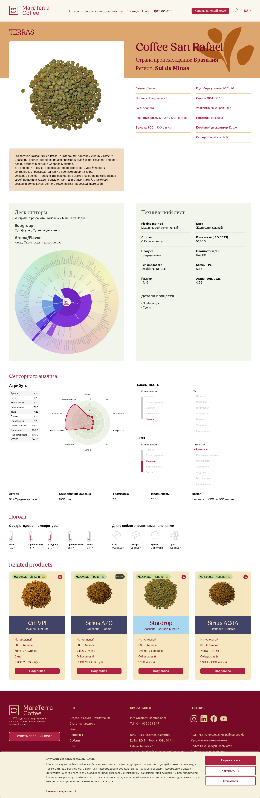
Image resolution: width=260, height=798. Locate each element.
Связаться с (140, 708)
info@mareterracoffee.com (148, 718)
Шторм (135, 544)
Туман (154, 544)
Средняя (53, 544)
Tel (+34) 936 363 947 (144, 723)
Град (172, 544)
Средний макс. (76, 544)
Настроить (228, 770)
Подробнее (37, 671)
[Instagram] (194, 721)
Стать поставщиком (83, 723)
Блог (73, 746)
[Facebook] (213, 721)
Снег (114, 544)
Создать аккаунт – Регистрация (90, 718)
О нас (73, 729)
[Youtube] (223, 721)
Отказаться (230, 780)
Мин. (12, 544)
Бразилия (205, 59)
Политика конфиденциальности (211, 746)
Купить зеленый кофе (210, 10)
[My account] (236, 11)
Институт (132, 11)
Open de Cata (162, 11)
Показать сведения (59, 791)
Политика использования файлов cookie (217, 734)
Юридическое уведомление (208, 740)
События (75, 740)
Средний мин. (36, 544)
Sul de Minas (172, 68)
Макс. (90, 544)
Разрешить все (230, 760)
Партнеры (76, 735)
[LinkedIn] (203, 721)
